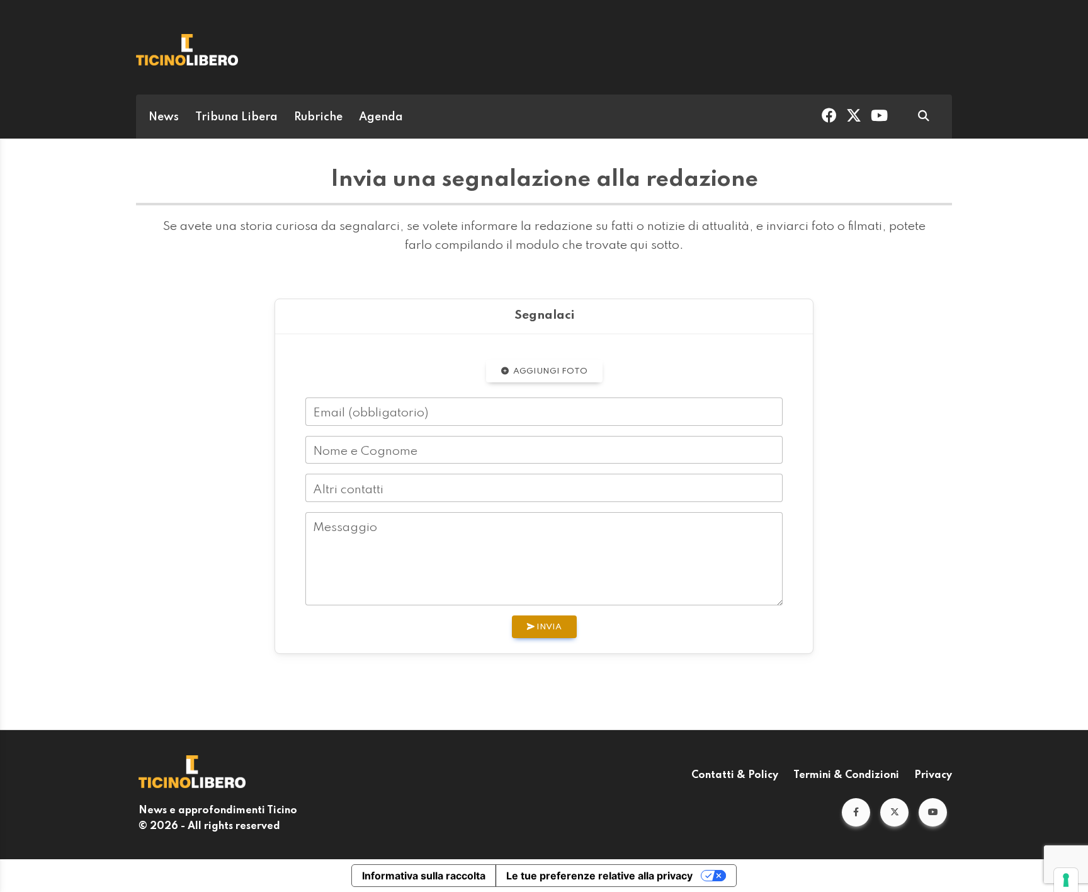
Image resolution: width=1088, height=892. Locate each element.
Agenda (381, 117)
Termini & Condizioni (846, 775)
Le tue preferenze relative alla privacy (599, 875)
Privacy (933, 775)
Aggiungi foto (549, 371)
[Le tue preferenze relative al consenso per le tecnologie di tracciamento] (1066, 880)
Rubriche (318, 117)
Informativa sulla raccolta (423, 875)
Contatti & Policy (734, 775)
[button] (856, 812)
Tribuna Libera (236, 117)
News (164, 117)
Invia (548, 627)
